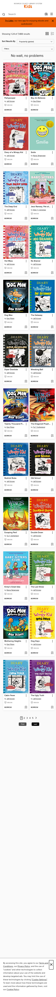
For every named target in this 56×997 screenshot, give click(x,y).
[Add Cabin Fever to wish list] (25, 707)
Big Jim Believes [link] (38, 98)
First (22, 724)
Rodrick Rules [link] (10, 478)
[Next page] (36, 718)
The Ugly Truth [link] (37, 695)
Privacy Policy (24, 966)
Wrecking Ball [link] (37, 369)
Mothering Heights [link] (12, 641)
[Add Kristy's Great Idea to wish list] (25, 598)
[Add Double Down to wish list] (52, 544)
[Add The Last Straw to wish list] (52, 598)
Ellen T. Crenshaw (39, 210)
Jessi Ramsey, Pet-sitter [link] (41, 207)
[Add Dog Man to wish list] (25, 327)
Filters (6, 49)
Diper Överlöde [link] (11, 369)
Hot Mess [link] (8, 261)
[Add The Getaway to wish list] (52, 327)
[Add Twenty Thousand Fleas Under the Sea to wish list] (25, 436)
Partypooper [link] (9, 98)
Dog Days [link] (35, 641)
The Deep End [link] (10, 207)
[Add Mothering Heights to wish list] (25, 653)
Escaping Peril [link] (10, 532)
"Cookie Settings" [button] (39, 979)
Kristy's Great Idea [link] (12, 587)
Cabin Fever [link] (9, 695)
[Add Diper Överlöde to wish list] (25, 381)
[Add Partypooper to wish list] (25, 110)
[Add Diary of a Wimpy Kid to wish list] (25, 164)
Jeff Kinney (11, 101)
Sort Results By (8, 41)
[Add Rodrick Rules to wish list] (25, 490)
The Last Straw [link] (37, 587)
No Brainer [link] (35, 261)
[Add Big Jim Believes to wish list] (52, 110)
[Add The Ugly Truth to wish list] (52, 707)
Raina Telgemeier (39, 156)
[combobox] (22, 14)
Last (35, 724)
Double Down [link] (37, 532)
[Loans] (46, 15)
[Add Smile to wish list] (52, 164)
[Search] (3, 14)
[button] (47, 34)
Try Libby (9, 20)
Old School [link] (36, 478)
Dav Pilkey (37, 101)
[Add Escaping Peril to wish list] (25, 544)
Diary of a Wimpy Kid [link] (13, 152)
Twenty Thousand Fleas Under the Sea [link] (14, 424)
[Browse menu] (51, 14)
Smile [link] (33, 152)
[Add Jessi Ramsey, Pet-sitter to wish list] (52, 218)
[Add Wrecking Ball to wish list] (52, 381)
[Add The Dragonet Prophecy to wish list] (52, 436)
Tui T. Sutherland (39, 427)
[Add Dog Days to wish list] (52, 653)
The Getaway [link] (36, 315)
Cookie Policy (13, 989)
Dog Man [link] (8, 315)
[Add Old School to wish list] (52, 490)
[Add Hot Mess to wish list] (25, 273)
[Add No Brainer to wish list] (52, 273)
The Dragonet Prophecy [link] (41, 424)
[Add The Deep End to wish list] (25, 218)
